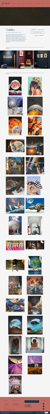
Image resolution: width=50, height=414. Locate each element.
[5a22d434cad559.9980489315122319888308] (43, 409)
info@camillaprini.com (16, 403)
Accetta (46, 412)
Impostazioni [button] (37, 412)
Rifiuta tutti (42, 412)
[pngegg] (43, 406)
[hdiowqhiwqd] (43, 404)
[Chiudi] (49, 412)
